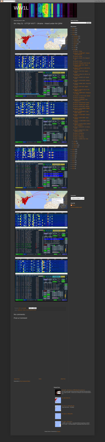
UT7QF (27, 310)
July (74, 45)
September (76, 42)
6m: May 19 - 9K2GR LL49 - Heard (81, 104)
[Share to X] (32, 308)
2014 (73, 164)
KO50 (24, 310)
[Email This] (29, 308)
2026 (73, 28)
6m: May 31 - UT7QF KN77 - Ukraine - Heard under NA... (81, 54)
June (74, 47)
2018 (73, 157)
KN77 (21, 310)
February (75, 145)
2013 (73, 166)
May (74, 49)
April (74, 141)
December (75, 36)
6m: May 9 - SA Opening (78, 133)
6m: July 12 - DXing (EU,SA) (68, 405)
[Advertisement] (39, 366)
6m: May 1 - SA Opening (78, 136)
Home (40, 378)
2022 (73, 149)
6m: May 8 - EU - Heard (78, 135)
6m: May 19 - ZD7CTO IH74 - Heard (81, 102)
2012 (73, 168)
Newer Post (16, 378)
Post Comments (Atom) (25, 381)
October (75, 40)
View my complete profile (76, 207)
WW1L (21, 8)
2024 (73, 32)
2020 (73, 153)
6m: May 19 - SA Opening (78, 97)
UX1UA (34, 310)
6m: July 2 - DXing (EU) (67, 421)
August (75, 43)
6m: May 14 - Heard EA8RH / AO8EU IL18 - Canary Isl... (81, 109)
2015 (73, 162)
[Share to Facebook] (34, 308)
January (75, 147)
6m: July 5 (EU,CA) (66, 398)
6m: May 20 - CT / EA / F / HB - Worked (81, 95)
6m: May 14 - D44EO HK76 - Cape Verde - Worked (81, 112)
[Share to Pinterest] (36, 308)
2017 (73, 159)
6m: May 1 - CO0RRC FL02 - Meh (80, 138)
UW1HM (31, 310)
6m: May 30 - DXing (77, 56)
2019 (73, 155)
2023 (73, 34)
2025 (73, 30)
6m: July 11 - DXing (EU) (67, 413)
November (75, 38)
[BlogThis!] (31, 308)
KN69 (19, 310)
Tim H (73, 205)
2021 (73, 151)
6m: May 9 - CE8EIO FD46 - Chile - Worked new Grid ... (81, 130)
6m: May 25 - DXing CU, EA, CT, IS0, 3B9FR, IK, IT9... (81, 90)
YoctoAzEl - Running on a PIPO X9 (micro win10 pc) (73, 390)
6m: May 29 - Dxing (77, 61)
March (74, 143)
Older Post (63, 378)
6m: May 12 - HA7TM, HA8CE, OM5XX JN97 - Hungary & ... (81, 124)
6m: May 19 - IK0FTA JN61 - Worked (81, 106)
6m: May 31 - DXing (77, 51)
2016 (73, 160)
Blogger (58, 431)
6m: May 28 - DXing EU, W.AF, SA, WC (81, 63)
